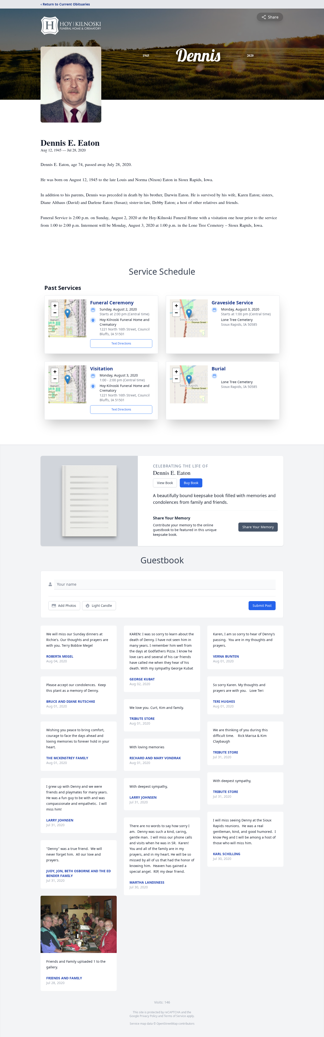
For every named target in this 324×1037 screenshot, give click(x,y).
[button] (67, 313)
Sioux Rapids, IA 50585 (239, 324)
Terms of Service (175, 1016)
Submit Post (262, 605)
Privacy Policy (148, 1016)
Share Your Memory (258, 527)
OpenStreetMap (167, 1024)
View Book (165, 483)
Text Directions (121, 343)
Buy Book (191, 483)
